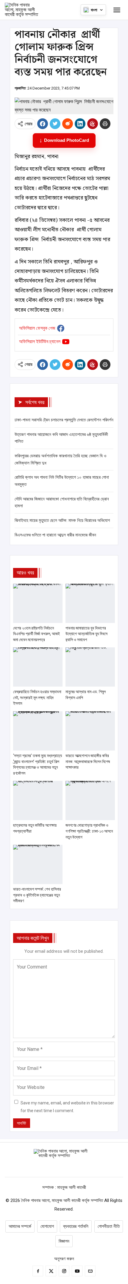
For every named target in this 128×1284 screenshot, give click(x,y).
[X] (55, 123)
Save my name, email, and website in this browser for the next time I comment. (67, 1107)
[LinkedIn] (80, 123)
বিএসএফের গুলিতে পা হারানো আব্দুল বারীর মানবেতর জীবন (55, 535)
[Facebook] (42, 123)
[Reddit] (67, 123)
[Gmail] (90, 1271)
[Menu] (116, 9)
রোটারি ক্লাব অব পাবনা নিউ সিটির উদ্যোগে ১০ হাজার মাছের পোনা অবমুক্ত (62, 481)
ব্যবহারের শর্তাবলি (75, 1226)
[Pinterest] (92, 123)
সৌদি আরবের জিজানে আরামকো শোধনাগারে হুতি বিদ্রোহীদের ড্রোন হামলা (62, 502)
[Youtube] (77, 1271)
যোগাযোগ (47, 1226)
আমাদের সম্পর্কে (20, 1226)
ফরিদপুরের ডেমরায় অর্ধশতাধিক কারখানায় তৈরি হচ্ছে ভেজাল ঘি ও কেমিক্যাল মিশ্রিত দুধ (60, 459)
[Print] (105, 123)
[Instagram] (64, 1271)
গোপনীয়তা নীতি (109, 1226)
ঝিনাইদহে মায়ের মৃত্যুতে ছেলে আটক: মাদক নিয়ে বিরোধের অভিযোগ (62, 520)
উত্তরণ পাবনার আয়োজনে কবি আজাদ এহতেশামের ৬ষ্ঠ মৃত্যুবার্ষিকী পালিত (61, 438)
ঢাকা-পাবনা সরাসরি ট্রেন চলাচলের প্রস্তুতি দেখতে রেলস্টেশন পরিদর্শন (64, 420)
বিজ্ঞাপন (64, 1241)
